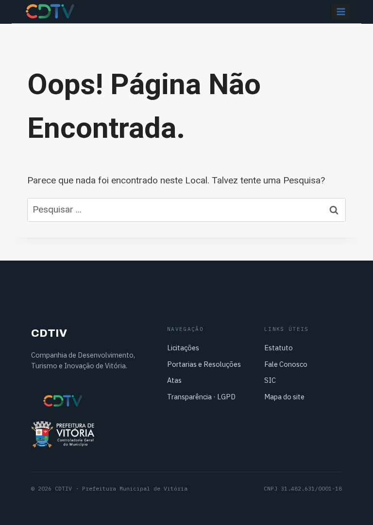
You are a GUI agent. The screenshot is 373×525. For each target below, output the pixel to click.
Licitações (183, 347)
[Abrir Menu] (340, 11)
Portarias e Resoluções (204, 364)
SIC (270, 380)
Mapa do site (284, 396)
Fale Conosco (285, 364)
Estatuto (278, 347)
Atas (174, 380)
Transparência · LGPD (201, 396)
